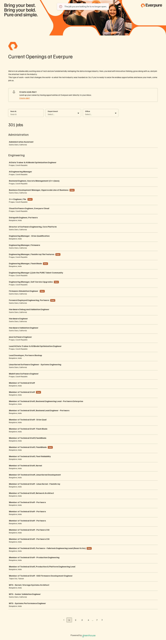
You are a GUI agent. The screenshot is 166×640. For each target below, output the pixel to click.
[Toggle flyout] (78, 113)
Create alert (24, 98)
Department (53, 111)
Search (13, 111)
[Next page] (102, 620)
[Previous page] (63, 620)
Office (87, 111)
